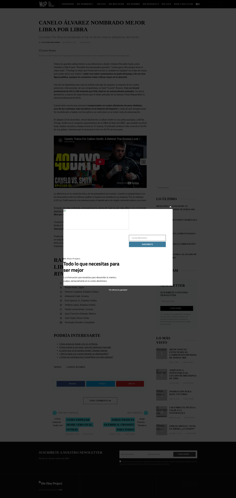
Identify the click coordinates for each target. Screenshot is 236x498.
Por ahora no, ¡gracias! (118, 290)
